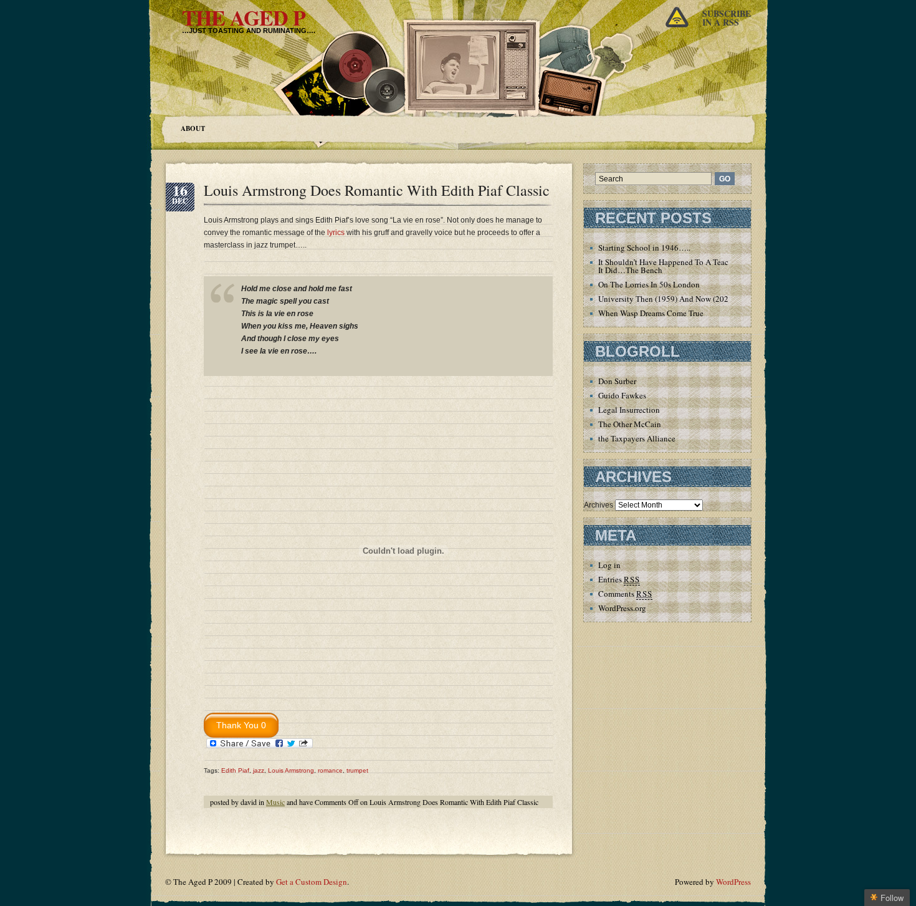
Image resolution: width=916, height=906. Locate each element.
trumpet (357, 770)
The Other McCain (629, 424)
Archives (598, 505)
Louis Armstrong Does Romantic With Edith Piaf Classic (377, 190)
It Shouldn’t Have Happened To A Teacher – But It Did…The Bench (679, 266)
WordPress (733, 881)
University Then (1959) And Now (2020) (666, 298)
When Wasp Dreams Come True (651, 313)
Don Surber (617, 381)
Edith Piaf (235, 770)
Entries (619, 579)
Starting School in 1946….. (644, 247)
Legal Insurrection (629, 409)
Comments (625, 593)
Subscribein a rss (726, 18)
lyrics (336, 232)
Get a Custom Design (311, 881)
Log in (609, 565)
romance (330, 770)
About (193, 128)
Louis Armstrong (291, 770)
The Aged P (243, 17)
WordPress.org (622, 608)
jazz (258, 770)
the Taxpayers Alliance (636, 438)
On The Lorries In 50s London (649, 284)
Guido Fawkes (622, 395)
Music (275, 802)
